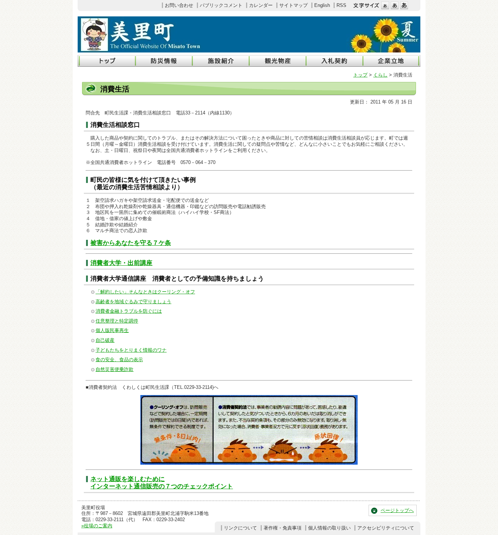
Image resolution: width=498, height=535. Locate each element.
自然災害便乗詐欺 (114, 369)
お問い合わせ (179, 5)
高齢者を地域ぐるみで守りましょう (133, 301)
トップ (360, 75)
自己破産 (105, 340)
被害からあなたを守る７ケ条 (130, 242)
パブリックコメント (221, 5)
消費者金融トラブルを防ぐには (129, 311)
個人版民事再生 (112, 330)
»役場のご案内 (96, 525)
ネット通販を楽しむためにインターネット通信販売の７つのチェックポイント (161, 483)
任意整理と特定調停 (117, 321)
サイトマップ (293, 5)
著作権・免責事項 (282, 528)
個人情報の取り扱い (329, 528)
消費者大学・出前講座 (121, 262)
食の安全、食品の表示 (119, 359)
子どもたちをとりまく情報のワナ (131, 350)
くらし (380, 75)
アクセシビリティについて (385, 528)
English (322, 5)
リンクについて (240, 528)
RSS (341, 5)
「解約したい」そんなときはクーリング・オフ (145, 291)
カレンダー (261, 5)
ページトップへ (397, 510)
